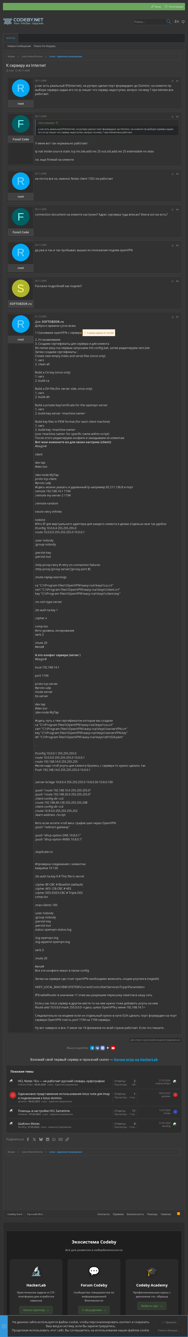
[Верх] (174, 1214)
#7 (177, 317)
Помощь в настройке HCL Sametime (44, 1111)
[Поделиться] (172, 81)
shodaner (23, 1114)
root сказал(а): (46, 122)
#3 (177, 173)
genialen (22, 1101)
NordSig (22, 1127)
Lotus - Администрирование (63, 1084)
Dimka (167, 1113)
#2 (177, 116)
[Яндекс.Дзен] (108, 1048)
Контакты (103, 1214)
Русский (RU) (35, 1214)
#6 (177, 281)
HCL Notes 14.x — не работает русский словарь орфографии (61, 1081)
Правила (118, 1214)
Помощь (152, 1214)
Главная (166, 1214)
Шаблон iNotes (29, 1124)
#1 (177, 81)
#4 (177, 209)
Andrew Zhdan (25, 1084)
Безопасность (135, 1214)
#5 (177, 245)
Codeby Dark (14, 1214)
